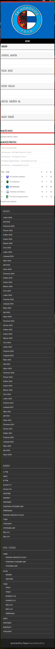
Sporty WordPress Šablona (19, 643)
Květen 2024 (7, 278)
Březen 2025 (8, 243)
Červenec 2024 (8, 273)
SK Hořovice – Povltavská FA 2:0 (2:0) (15, 165)
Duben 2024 (7, 282)
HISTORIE (7, 493)
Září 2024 (6, 265)
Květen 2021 (7, 433)
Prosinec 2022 (8, 351)
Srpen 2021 (7, 420)
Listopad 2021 (8, 407)
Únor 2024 (7, 291)
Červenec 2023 (8, 321)
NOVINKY (6, 498)
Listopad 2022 (8, 355)
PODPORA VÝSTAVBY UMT (13, 506)
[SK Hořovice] (27, 34)
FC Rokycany (15, 181)
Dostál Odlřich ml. (11, 101)
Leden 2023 (7, 347)
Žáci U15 (6, 536)
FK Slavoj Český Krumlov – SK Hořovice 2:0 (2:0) (19, 161)
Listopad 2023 (8, 304)
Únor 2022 (7, 394)
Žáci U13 (6, 532)
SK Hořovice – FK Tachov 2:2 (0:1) (13, 156)
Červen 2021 (8, 429)
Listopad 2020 (8, 442)
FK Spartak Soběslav (17, 176)
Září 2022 (6, 364)
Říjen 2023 (7, 308)
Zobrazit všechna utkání (9, 136)
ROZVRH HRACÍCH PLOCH (13, 515)
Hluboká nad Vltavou (17, 191)
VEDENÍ (9, 574)
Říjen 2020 (7, 446)
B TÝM (5, 480)
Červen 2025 (8, 230)
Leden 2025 (7, 252)
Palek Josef (7, 70)
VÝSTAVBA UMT (9, 528)
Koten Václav (8, 86)
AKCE (5, 476)
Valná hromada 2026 (9, 148)
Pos (2, 172)
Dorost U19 (7, 489)
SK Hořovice (14, 186)
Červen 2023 (8, 325)
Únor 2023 (7, 342)
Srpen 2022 (7, 368)
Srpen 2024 (7, 269)
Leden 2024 (7, 295)
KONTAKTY (7, 627)
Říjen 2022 (7, 359)
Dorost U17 (7, 485)
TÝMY (5, 519)
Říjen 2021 (7, 411)
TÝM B (8, 592)
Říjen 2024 (7, 260)
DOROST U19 (11, 596)
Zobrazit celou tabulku (9, 201)
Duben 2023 (7, 334)
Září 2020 (6, 450)
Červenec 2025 (8, 226)
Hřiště (5, 554)
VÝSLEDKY (7, 523)
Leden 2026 (7, 217)
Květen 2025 (7, 234)
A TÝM (5, 472)
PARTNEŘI (7, 502)
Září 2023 (6, 312)
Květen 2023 (7, 329)
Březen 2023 (8, 338)
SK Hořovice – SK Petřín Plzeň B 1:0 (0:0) (16, 152)
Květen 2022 (7, 381)
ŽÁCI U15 (9, 605)
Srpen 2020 (7, 454)
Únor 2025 (7, 247)
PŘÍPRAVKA (7, 510)
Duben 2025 (7, 239)
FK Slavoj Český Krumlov (19, 196)
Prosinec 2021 (8, 403)
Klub (7, 172)
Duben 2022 (7, 385)
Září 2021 (6, 416)
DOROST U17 (11, 600)
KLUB (5, 571)
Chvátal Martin (9, 55)
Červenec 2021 (8, 424)
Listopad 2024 (8, 256)
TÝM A (8, 587)
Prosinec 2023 (8, 299)
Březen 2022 (8, 390)
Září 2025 (6, 222)
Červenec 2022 (8, 372)
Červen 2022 (8, 377)
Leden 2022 (7, 398)
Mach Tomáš (7, 117)
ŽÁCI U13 (9, 609)
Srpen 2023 (7, 316)
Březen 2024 (8, 286)
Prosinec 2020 (8, 437)
